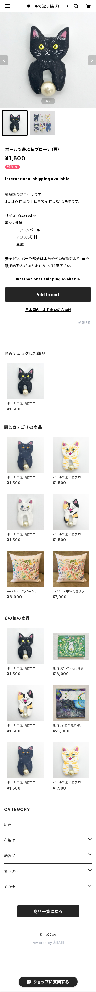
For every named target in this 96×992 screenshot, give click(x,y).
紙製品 (9, 855)
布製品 (9, 840)
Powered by (42, 943)
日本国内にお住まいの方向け (48, 310)
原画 (8, 824)
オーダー (11, 871)
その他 (9, 887)
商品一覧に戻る (48, 911)
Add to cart (48, 294)
